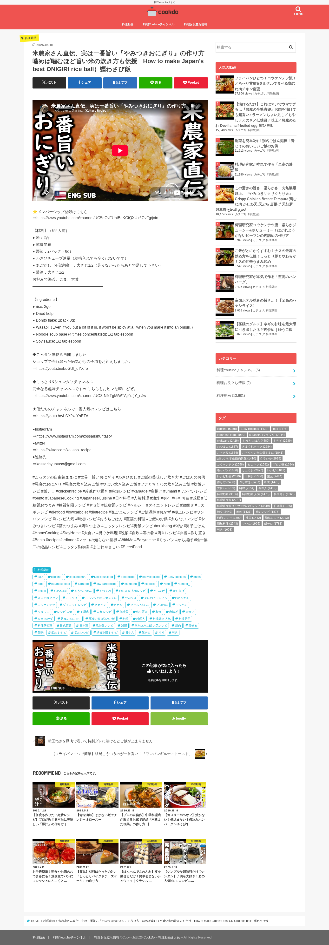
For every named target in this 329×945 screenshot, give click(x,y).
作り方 (226, 482)
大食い (190, 612)
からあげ (159, 591)
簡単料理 (227, 523)
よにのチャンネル (155, 598)
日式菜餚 (66, 625)
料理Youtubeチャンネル (158, 24)
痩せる (193, 625)
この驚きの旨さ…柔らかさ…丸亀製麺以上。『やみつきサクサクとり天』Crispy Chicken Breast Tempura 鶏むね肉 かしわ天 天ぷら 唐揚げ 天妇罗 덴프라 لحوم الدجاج (256, 198)
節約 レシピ (58, 632)
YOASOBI (60, 591)
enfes (197, 577)
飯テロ (146, 632)
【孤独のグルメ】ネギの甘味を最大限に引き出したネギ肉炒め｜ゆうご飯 (265, 326)
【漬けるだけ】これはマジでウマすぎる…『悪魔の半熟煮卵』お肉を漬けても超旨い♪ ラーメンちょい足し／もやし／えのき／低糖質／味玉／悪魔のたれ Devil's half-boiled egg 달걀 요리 (256, 115)
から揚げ (178, 591)
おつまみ (105, 591)
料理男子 (184, 619)
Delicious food (103, 577)
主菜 (274, 476)
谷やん (129, 632)
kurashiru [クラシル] (267, 435)
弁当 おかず (45, 619)
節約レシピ (81, 632)
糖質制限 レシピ (107, 632)
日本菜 (83, 625)
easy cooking (151, 577)
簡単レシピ (277, 518)
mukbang (131, 584)
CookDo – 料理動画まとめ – (163, 937)
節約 (41, 632)
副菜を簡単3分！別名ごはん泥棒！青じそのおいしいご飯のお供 (265, 143)
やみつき (130, 598)
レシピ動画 (229, 476)
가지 (161, 632)
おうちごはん (83, 591)
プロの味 (162, 605)
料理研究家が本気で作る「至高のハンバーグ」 (265, 279)
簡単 (253, 518)
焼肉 (178, 625)
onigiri (42, 591)
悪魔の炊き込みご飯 (102, 619)
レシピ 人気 (64, 612)
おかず (283, 440)
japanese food (60, 584)
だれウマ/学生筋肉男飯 (236, 458)
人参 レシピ (104, 612)
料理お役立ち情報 (195, 24)
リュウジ (43, 612)
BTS (40, 577)
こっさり (71, 598)
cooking (56, 577)
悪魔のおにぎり (71, 619)
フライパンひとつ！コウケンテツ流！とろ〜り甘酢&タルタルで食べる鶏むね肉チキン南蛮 (265, 83)
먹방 (175, 632)
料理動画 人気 (162, 619)
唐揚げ (173, 612)
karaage (83, 584)
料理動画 (127, 24)
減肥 (124, 625)
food (41, 584)
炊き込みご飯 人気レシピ (151, 625)
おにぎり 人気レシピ (132, 591)
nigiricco (150, 584)
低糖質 (124, 612)
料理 (125, 619)
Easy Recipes (177, 577)
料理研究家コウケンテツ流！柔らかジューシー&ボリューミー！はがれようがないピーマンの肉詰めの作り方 (265, 230)
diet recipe (128, 577)
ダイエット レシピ (75, 605)
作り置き (142, 612)
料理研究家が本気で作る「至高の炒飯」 (264, 167)
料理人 (140, 619)
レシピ (276, 470)
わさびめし (182, 598)
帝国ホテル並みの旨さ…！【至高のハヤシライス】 (265, 303)
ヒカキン (100, 605)
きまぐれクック (48, 598)
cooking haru (77, 577)
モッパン (181, 605)
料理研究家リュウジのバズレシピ (243, 506)
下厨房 (84, 612)
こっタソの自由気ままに (101, 598)
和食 (158, 612)
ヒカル (118, 605)
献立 (224, 511)
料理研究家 (45, 625)
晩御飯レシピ (104, 625)
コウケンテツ (46, 605)
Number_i (184, 584)
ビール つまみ (140, 605)
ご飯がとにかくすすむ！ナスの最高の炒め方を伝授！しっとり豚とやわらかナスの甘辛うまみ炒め (265, 256)
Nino (167, 584)
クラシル (270, 458)
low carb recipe (107, 584)
